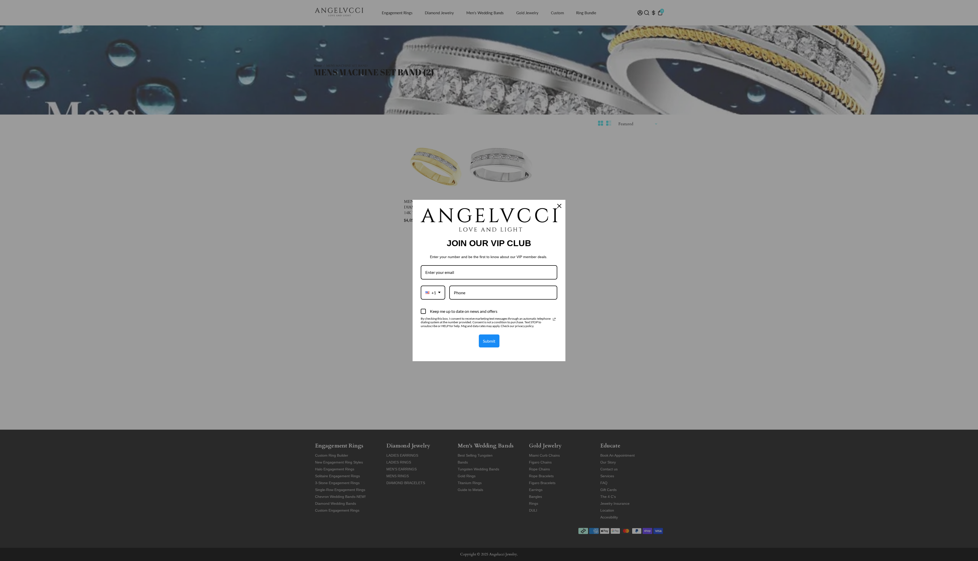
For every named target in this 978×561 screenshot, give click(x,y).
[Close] (559, 206)
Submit (489, 341)
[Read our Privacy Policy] (554, 319)
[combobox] (433, 293)
